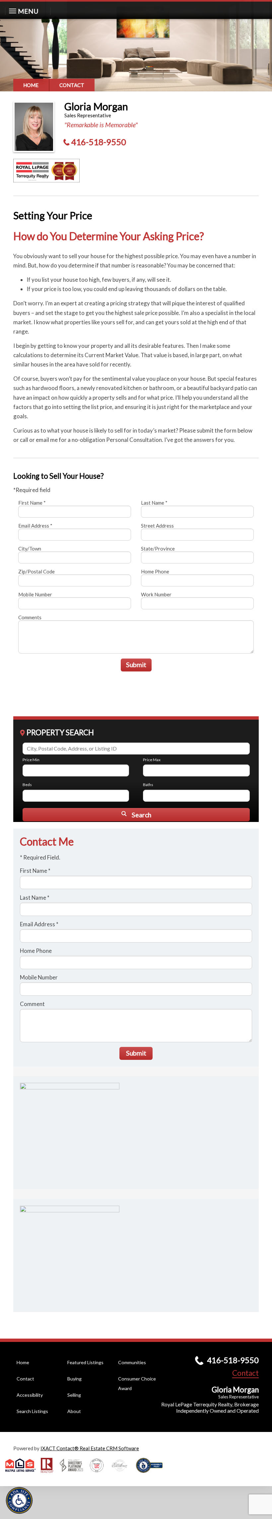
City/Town (29, 549)
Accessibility (30, 1395)
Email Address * (35, 526)
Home (30, 85)
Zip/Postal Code (36, 571)
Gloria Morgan (96, 106)
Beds (27, 784)
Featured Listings (85, 1362)
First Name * (32, 503)
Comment (32, 1003)
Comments (29, 617)
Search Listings (32, 1411)
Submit (136, 664)
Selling (74, 1395)
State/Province (158, 549)
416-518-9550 (98, 142)
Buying (74, 1378)
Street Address (157, 526)
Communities (132, 1362)
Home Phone (155, 571)
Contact (71, 85)
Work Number (156, 594)
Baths (148, 784)
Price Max (152, 759)
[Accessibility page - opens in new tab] (152, 1475)
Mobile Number (35, 594)
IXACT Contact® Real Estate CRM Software (89, 1448)
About (74, 1411)
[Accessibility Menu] (19, 1500)
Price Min (31, 759)
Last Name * (154, 503)
